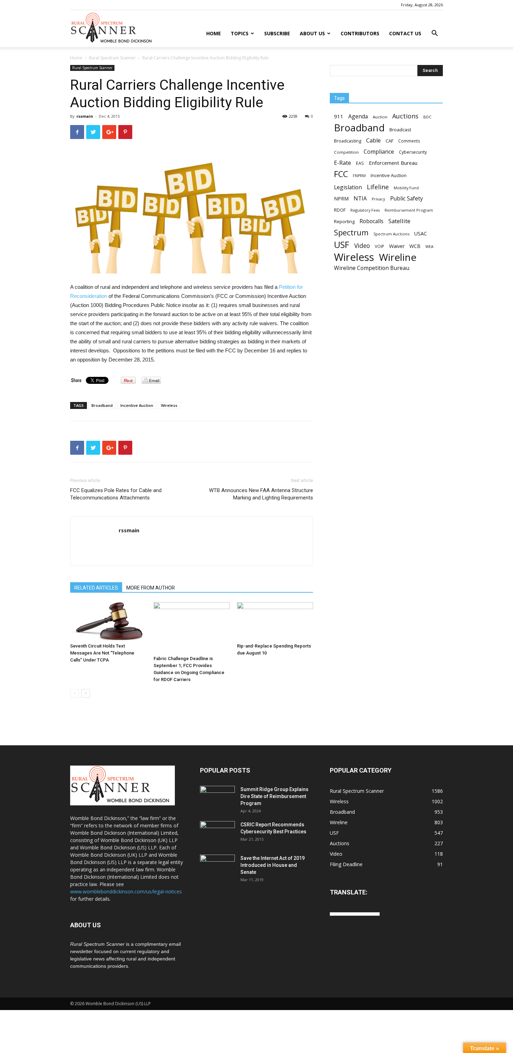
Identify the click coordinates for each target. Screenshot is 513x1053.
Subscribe (277, 33)
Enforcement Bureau (393, 162)
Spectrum (351, 232)
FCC (341, 174)
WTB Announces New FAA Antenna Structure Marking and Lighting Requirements (261, 494)
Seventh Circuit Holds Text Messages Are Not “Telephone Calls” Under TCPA (102, 653)
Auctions (405, 116)
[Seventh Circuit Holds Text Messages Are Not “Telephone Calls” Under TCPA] (108, 621)
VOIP (379, 246)
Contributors (360, 33)
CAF (389, 141)
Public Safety (406, 198)
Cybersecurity (413, 152)
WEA (429, 246)
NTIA (360, 198)
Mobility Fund (406, 187)
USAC (420, 233)
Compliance (379, 151)
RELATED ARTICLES (96, 588)
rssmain (84, 116)
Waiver (396, 246)
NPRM (341, 198)
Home (213, 33)
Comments (409, 141)
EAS (360, 163)
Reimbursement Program (409, 210)
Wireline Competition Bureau (371, 268)
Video (362, 245)
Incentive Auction (136, 405)
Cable (373, 140)
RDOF (339, 210)
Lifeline (378, 186)
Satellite (399, 221)
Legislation (348, 187)
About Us (312, 33)
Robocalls (371, 221)
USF (341, 244)
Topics (239, 33)
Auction (380, 116)
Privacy (378, 199)
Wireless (169, 405)
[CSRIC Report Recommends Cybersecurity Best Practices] (217, 833)
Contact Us (405, 33)
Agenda (358, 116)
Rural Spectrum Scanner (112, 58)
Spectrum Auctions (391, 233)
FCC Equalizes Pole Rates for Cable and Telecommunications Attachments (116, 494)
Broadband (102, 405)
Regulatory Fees (365, 210)
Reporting (344, 221)
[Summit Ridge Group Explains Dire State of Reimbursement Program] (217, 797)
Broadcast (400, 129)
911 (338, 116)
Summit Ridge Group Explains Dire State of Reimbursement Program (274, 796)
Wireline (397, 257)
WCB (415, 246)
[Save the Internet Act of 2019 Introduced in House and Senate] (217, 867)
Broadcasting (347, 141)
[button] (434, 34)
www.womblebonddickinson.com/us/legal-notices (126, 891)
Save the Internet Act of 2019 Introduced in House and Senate (272, 865)
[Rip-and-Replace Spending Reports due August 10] (275, 621)
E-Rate (342, 163)
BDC (427, 116)
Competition (346, 152)
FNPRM (359, 175)
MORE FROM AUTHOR (150, 588)
